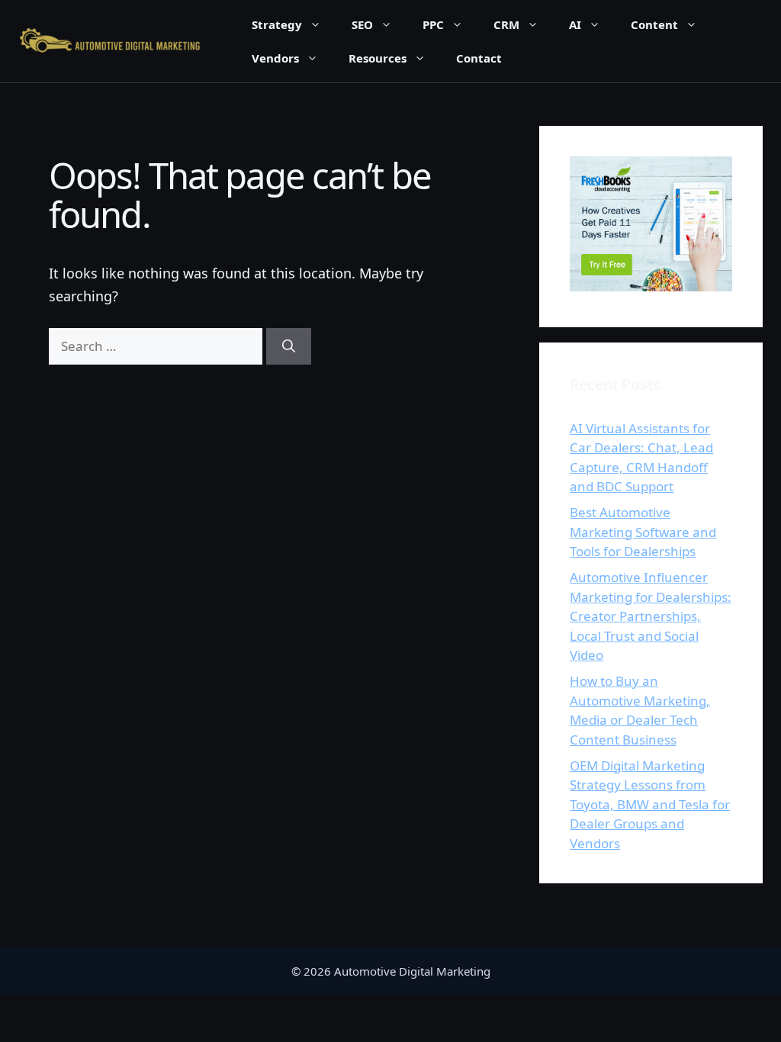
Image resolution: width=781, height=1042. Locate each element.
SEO (362, 24)
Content (654, 24)
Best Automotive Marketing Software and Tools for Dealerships (643, 531)
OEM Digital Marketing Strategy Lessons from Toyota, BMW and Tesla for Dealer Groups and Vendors (650, 804)
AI (575, 24)
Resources (378, 58)
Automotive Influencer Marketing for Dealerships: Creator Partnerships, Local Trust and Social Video (650, 616)
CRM (506, 24)
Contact (479, 58)
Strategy (277, 24)
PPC (433, 24)
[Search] (288, 346)
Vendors (275, 58)
